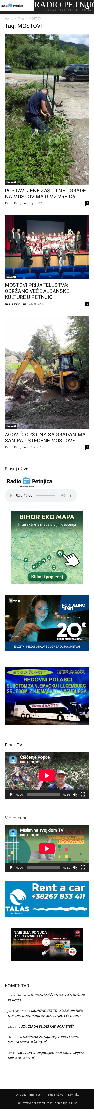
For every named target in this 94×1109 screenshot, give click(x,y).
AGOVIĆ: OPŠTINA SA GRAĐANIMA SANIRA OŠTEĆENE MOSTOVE (45, 438)
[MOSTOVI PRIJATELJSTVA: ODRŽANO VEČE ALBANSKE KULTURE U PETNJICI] (47, 247)
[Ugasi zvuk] (75, 794)
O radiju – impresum (29, 1095)
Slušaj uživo (56, 1095)
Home (9, 18)
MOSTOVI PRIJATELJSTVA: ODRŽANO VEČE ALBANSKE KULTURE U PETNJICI (37, 291)
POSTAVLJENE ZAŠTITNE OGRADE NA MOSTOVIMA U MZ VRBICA (45, 194)
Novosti (11, 182)
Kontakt (73, 1095)
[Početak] (11, 794)
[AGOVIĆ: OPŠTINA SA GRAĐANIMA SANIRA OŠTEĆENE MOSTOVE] (47, 372)
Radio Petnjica (15, 203)
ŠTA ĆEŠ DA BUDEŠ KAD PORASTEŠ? (47, 1026)
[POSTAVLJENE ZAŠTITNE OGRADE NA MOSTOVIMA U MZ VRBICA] (47, 109)
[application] (47, 775)
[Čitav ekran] (83, 794)
